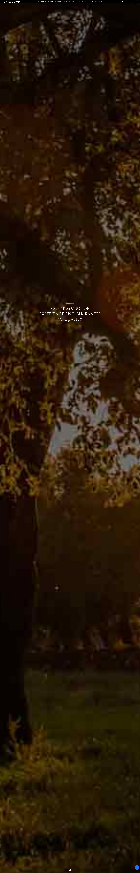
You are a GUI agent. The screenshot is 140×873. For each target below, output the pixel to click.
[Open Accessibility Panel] (137, 867)
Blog (65, 1)
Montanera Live (73, 1)
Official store (98, 1)
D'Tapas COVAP (83, 1)
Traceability (58, 1)
